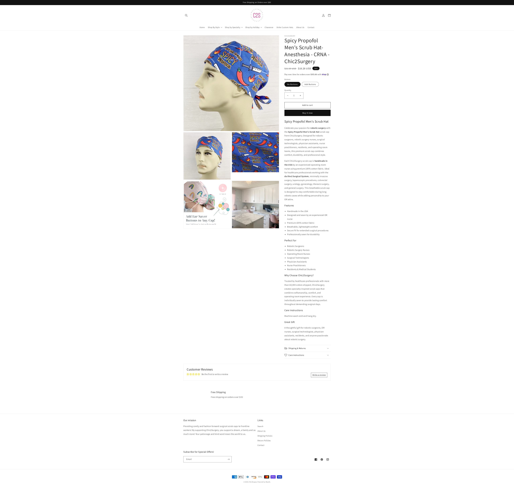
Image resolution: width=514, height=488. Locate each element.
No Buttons (292, 84)
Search (260, 426)
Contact (261, 445)
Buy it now (308, 113)
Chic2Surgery (253, 482)
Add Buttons (310, 84)
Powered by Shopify (264, 482)
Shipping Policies (265, 436)
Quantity (287, 90)
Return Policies (264, 440)
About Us (262, 431)
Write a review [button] (319, 374)
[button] (186, 15)
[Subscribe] (228, 459)
